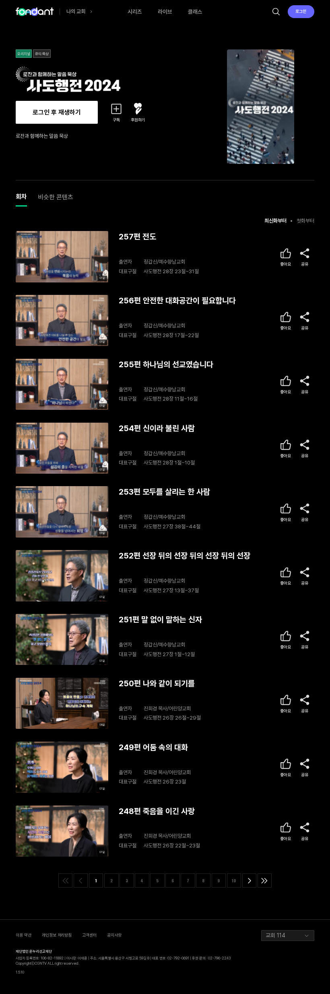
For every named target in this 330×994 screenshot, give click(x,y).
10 (234, 880)
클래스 (195, 11)
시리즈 (135, 11)
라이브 (165, 11)
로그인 (300, 11)
